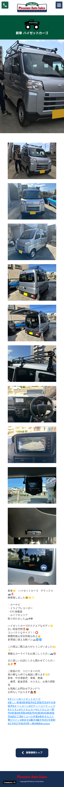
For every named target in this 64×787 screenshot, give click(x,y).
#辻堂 (11, 723)
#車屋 (13, 712)
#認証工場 (16, 716)
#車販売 (29, 712)
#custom (45, 723)
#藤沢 (32, 719)
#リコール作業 (30, 716)
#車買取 (21, 712)
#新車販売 (27, 702)
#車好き (24, 719)
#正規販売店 (40, 702)
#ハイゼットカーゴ (29, 698)
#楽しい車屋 (15, 702)
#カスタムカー (27, 709)
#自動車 (38, 712)
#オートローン (21, 705)
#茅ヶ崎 (29, 723)
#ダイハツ (13, 698)
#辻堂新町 (50, 719)
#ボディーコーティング (42, 705)
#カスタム (13, 709)
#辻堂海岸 (19, 723)
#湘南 (37, 723)
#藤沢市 (39, 719)
